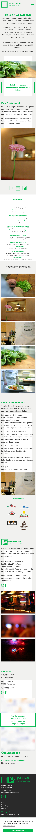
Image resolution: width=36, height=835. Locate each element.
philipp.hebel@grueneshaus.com (10, 792)
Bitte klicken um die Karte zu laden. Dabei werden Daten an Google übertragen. (18, 720)
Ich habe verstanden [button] (18, 830)
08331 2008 (25, 156)
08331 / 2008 (20, 760)
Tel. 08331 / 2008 (7, 688)
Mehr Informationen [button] (9, 826)
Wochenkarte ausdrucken (18, 266)
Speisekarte (25, 159)
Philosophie (4, 805)
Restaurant (4, 801)
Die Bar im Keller (6, 806)
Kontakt (3, 808)
